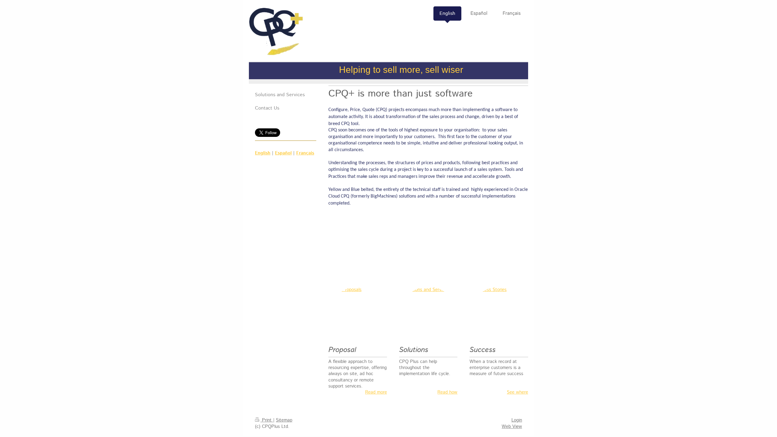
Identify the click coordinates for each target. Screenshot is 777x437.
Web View (512, 426)
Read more (376, 392)
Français (305, 153)
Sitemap (284, 420)
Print (266, 420)
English (262, 153)
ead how (448, 392)
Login (516, 420)
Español (283, 153)
